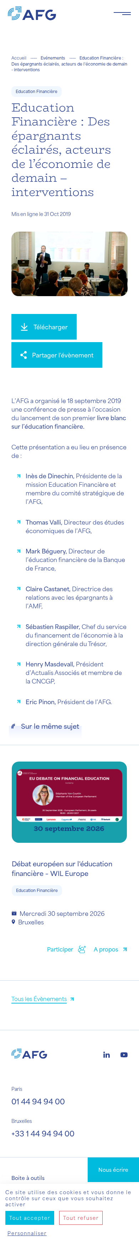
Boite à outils (28, 1178)
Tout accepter (29, 1218)
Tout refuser (81, 1218)
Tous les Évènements (39, 998)
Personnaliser (27, 1233)
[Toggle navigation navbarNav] (122, 13)
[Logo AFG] (55, 13)
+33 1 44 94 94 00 (42, 1133)
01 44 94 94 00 (38, 1101)
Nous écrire (113, 1169)
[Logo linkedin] (106, 1054)
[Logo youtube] (124, 1054)
